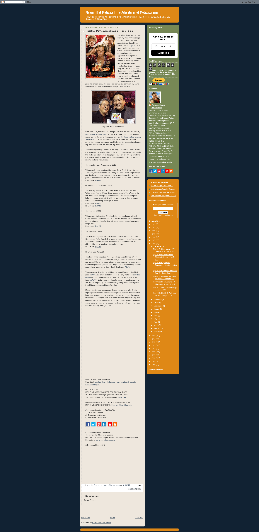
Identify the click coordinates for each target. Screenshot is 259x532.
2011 (154, 349)
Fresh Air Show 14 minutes (121, 405)
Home (112, 518)
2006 (154, 365)
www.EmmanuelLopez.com (159, 159)
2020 (154, 231)
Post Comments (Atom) (101, 523)
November (158, 300)
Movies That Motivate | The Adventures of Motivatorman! (122, 12)
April (156, 322)
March (156, 325)
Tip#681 (128, 267)
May (156, 319)
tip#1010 (133, 46)
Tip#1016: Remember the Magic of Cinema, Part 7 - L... (164, 257)
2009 (154, 355)
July (155, 312)
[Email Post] (139, 485)
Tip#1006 (92, 280)
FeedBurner (168, 215)
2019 (154, 234)
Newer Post (85, 518)
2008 (154, 358)
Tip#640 (98, 180)
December (158, 246)
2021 (154, 227)
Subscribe (163, 53)
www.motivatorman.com (105, 440)
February (157, 328)
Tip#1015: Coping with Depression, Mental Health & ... (165, 265)
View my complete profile (161, 162)
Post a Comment (90, 500)
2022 (154, 224)
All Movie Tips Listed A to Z (162, 186)
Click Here (122, 397)
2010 (154, 352)
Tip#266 (98, 247)
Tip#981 (92, 275)
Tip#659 (98, 206)
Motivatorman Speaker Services (163, 189)
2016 (154, 244)
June (156, 316)
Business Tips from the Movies (163, 192)
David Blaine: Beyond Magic (96, 134)
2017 (154, 240)
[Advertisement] (111, 510)
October (157, 303)
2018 (154, 237)
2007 (154, 361)
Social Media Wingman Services (163, 196)
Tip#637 (98, 203)
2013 (154, 342)
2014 (154, 339)
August (157, 309)
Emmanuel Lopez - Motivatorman (158, 106)
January (157, 332)
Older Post (139, 518)
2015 (154, 336)
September (158, 306)
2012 (154, 345)
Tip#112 (98, 226)
